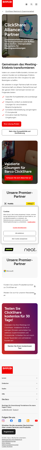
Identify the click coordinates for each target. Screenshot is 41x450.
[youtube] (36, 420)
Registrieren (9, 432)
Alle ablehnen (19, 233)
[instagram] (3, 420)
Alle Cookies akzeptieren (19, 239)
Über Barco (5, 399)
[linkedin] (19, 420)
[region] (19, 225)
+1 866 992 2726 (10, 410)
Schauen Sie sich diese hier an (18, 178)
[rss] (28, 420)
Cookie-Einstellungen (19, 227)
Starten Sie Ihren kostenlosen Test (20, 347)
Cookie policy (31, 222)
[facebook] (11, 420)
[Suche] (31, 4)
